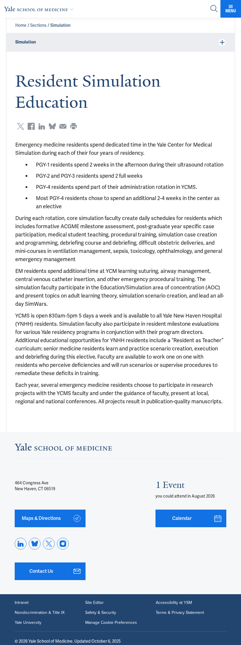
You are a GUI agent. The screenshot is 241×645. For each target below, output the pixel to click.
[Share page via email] (62, 126)
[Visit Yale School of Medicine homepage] (63, 448)
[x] (49, 544)
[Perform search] (213, 9)
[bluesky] (35, 544)
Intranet (22, 602)
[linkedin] (20, 544)
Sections (38, 25)
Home (20, 25)
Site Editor (94, 602)
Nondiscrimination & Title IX (40, 612)
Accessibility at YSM (174, 602)
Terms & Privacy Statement (180, 612)
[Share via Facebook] (31, 126)
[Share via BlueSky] (52, 126)
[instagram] (63, 544)
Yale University (28, 622)
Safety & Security (100, 612)
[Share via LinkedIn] (41, 126)
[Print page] (73, 126)
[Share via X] (20, 126)
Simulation (60, 25)
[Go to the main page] (40, 8)
